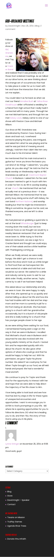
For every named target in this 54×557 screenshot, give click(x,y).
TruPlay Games (14, 521)
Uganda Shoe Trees (16, 525)
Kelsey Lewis (16, 118)
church (15, 188)
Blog (37, 25)
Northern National (24, 201)
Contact (11, 504)
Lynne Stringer (12, 443)
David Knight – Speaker (18, 500)
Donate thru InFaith (16, 538)
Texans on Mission (16, 517)
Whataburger (27, 223)
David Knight (14, 25)
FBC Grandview (9, 53)
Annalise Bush (26, 101)
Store (9, 495)
